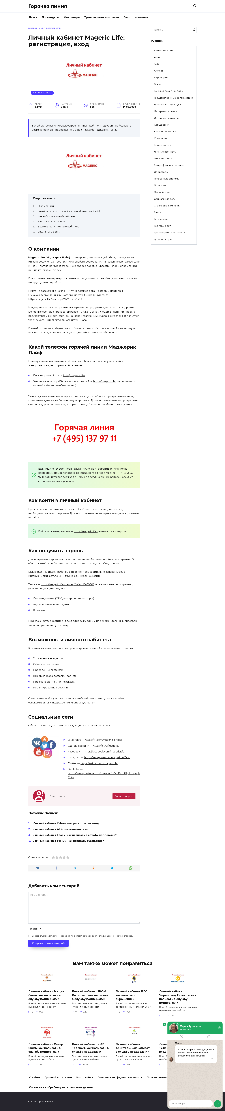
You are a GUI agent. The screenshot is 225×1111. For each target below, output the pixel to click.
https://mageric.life (104, 381)
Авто (126, 17)
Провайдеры (50, 17)
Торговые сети (163, 225)
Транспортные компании (101, 17)
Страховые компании (167, 205)
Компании (141, 17)
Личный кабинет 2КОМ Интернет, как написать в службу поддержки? (90, 995)
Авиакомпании (163, 50)
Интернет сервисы (166, 111)
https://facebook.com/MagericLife (104, 751)
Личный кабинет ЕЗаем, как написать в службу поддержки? (74, 835)
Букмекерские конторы (168, 90)
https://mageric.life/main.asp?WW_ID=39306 (67, 584)
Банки (33, 17)
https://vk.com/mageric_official (103, 739)
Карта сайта (84, 1077)
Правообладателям (58, 1077)
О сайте (34, 1077)
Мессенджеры (163, 158)
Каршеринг (161, 124)
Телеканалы (161, 219)
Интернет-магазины (166, 118)
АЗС (156, 63)
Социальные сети (49, 231)
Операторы (72, 17)
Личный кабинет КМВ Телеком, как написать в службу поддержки (90, 1048)
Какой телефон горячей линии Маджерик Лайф (69, 211)
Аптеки (158, 70)
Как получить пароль (51, 221)
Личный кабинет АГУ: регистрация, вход (61, 829)
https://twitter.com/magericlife (99, 763)
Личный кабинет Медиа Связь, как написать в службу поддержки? (46, 995)
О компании (46, 206)
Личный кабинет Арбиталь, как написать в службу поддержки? (133, 1048)
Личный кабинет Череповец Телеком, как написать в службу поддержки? (177, 997)
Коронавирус (162, 145)
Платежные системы (167, 178)
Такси (157, 212)
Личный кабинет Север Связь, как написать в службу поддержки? (45, 1048)
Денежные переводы (167, 104)
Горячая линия (47, 6)
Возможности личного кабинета (58, 226)
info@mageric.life (74, 375)
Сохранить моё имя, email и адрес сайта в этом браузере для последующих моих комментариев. (82, 936)
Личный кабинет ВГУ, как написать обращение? (132, 995)
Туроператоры (163, 239)
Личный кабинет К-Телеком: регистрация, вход (66, 823)
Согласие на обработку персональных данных (61, 1087)
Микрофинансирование (169, 165)
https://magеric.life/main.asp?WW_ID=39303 (55, 299)
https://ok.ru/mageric (105, 745)
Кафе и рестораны (165, 131)
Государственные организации (173, 97)
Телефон (34, 928)
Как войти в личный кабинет (56, 216)
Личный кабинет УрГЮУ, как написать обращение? (68, 840)
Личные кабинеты (42, 93)
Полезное (160, 185)
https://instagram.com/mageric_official (107, 757)
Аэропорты (161, 77)
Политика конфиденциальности (120, 1077)
